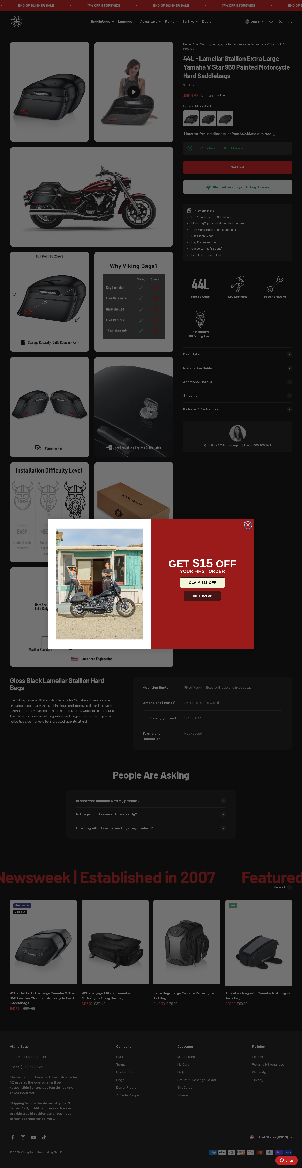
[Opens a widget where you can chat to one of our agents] (286, 1161)
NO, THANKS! (202, 596)
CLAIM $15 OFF (202, 583)
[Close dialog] (248, 525)
